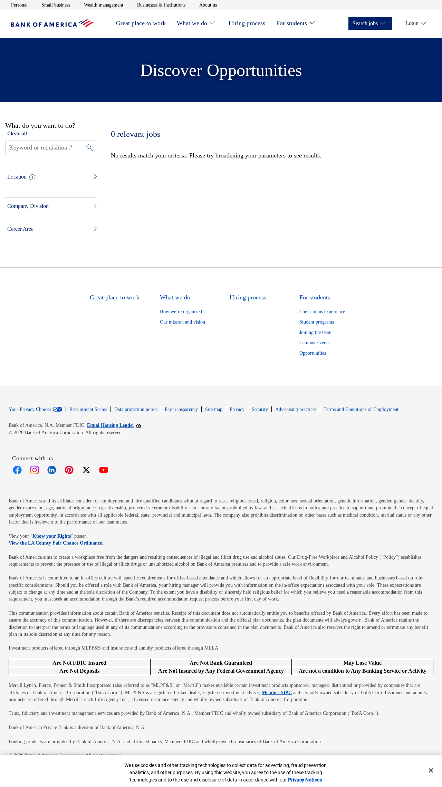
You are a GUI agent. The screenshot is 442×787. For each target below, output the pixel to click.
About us (208, 5)
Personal (19, 5)
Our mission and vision (182, 322)
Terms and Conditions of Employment (361, 409)
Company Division (28, 206)
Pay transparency (181, 409)
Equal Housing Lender (114, 425)
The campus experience (322, 311)
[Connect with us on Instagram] (34, 470)
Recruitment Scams (88, 409)
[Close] (431, 770)
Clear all (17, 134)
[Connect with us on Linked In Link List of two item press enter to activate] (51, 470)
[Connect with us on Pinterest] (69, 470)
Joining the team (315, 332)
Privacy (237, 409)
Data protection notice (135, 409)
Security (260, 409)
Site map (213, 409)
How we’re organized (181, 311)
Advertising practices (295, 409)
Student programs (316, 322)
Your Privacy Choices (30, 409)
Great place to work (141, 23)
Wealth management (103, 5)
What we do (192, 23)
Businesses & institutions (161, 5)
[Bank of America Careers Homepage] (52, 25)
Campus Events (314, 342)
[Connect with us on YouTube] (103, 470)
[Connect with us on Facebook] (17, 470)
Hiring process (247, 23)
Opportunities (312, 353)
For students (291, 23)
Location (17, 177)
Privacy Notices (305, 780)
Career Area (20, 229)
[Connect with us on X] (86, 470)
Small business (55, 5)
